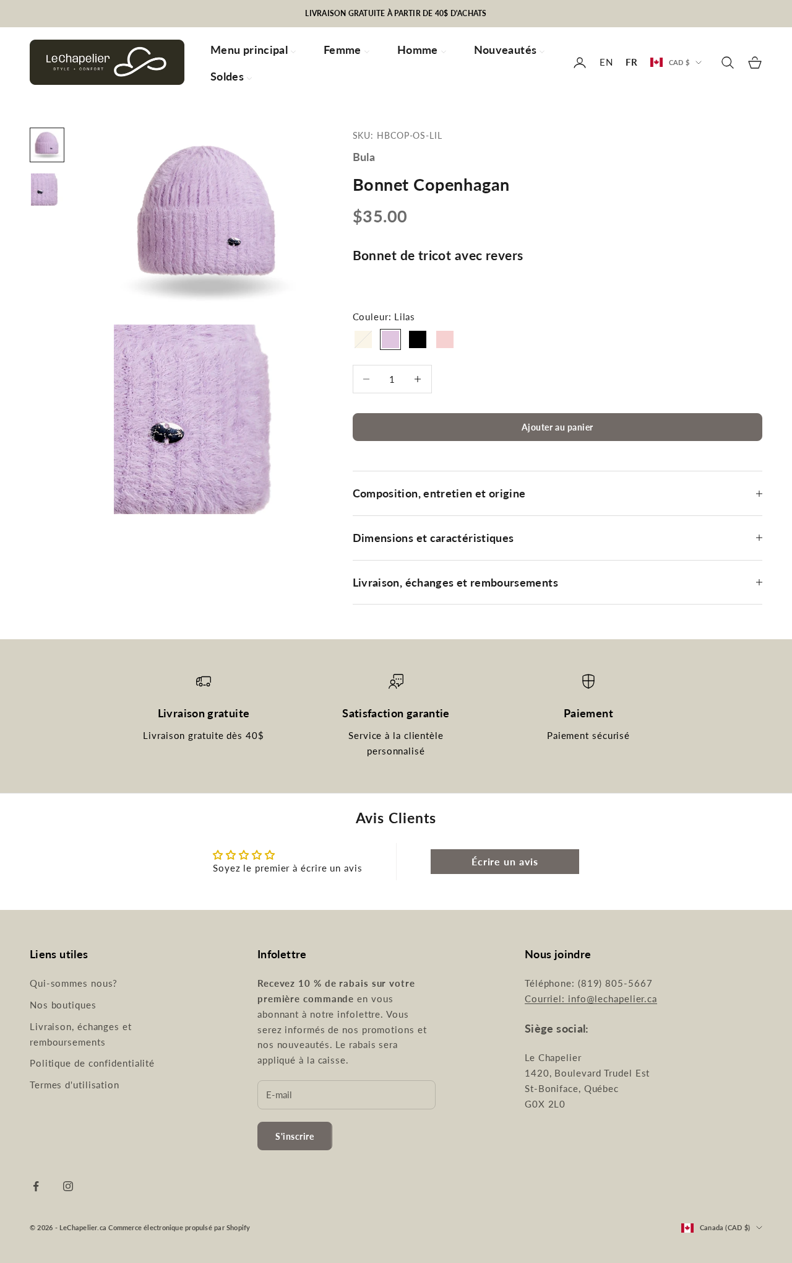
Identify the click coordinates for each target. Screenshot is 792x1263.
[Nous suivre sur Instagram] (68, 1186)
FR (632, 62)
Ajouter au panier (558, 427)
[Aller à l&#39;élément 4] (47, 189)
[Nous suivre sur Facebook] (36, 1186)
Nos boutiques (63, 1004)
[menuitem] (253, 49)
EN (606, 62)
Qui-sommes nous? (74, 983)
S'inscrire (294, 1136)
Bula (364, 157)
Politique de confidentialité (92, 1063)
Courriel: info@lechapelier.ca (591, 998)
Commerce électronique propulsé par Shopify (179, 1227)
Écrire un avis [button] (504, 861)
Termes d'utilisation (74, 1084)
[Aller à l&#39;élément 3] (47, 145)
